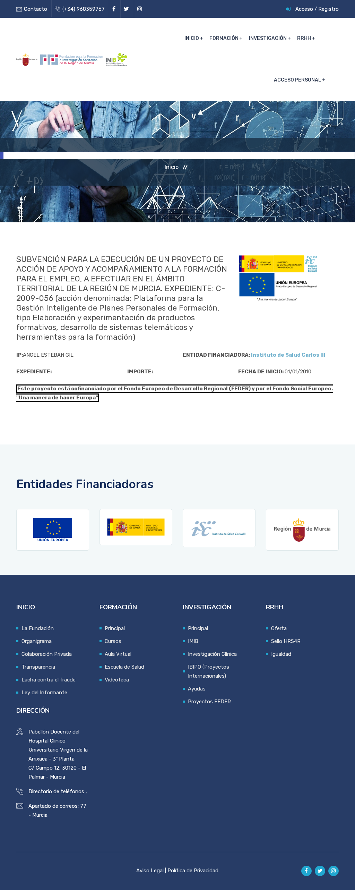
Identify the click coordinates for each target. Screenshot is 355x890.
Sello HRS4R (286, 641)
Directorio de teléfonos (56, 791)
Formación (224, 38)
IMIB (193, 641)
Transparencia (38, 667)
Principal (115, 628)
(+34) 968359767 (83, 9)
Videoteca (117, 680)
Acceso (304, 9)
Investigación (268, 38)
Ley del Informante (44, 692)
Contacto (35, 9)
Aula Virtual (118, 654)
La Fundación (37, 628)
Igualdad (281, 654)
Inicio (191, 38)
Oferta (279, 628)
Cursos (113, 641)
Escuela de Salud (124, 667)
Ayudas (197, 689)
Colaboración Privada (46, 654)
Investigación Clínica (212, 654)
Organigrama (36, 641)
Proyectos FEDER (209, 701)
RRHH (304, 38)
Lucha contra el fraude (48, 680)
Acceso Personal (297, 80)
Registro (328, 9)
